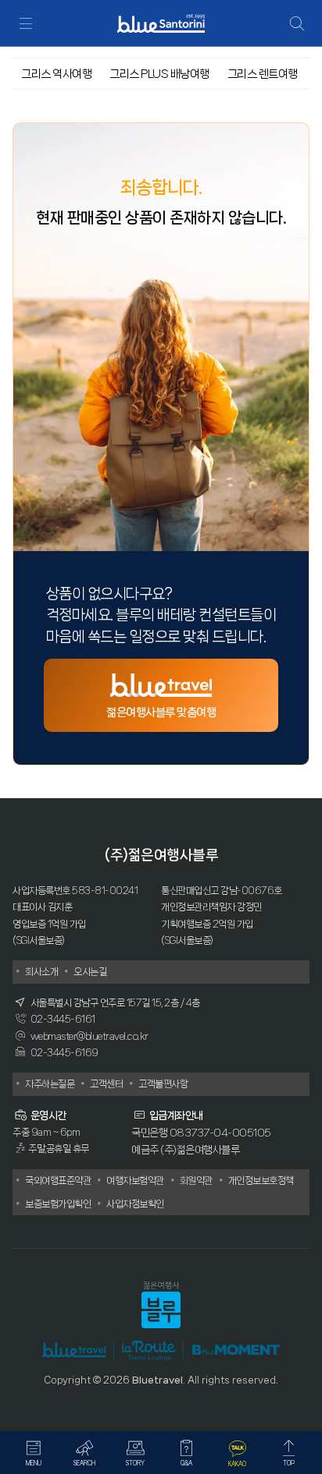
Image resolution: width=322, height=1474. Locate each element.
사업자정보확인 (130, 1204)
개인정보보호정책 (256, 1180)
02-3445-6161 (62, 1019)
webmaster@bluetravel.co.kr (89, 1036)
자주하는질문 (45, 1084)
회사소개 (37, 972)
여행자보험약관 (130, 1180)
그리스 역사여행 (56, 74)
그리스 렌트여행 (262, 74)
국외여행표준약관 (53, 1180)
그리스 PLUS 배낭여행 (159, 74)
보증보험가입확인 (53, 1204)
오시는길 (85, 972)
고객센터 (101, 1084)
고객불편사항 (158, 1084)
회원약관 (191, 1180)
